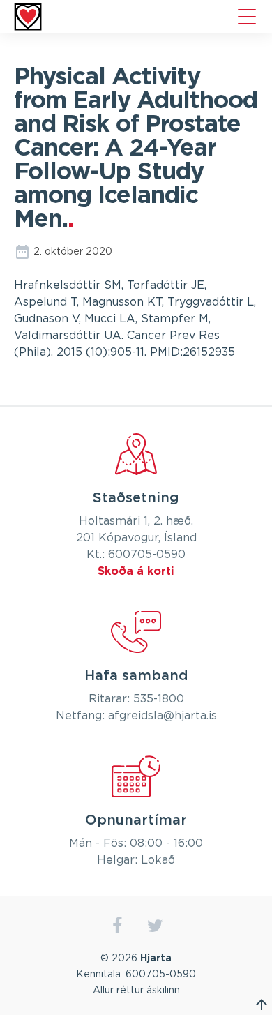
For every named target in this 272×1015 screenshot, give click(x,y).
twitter (155, 926)
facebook (117, 926)
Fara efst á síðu (261, 1004)
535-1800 (158, 699)
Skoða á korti (136, 571)
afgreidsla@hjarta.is (162, 715)
